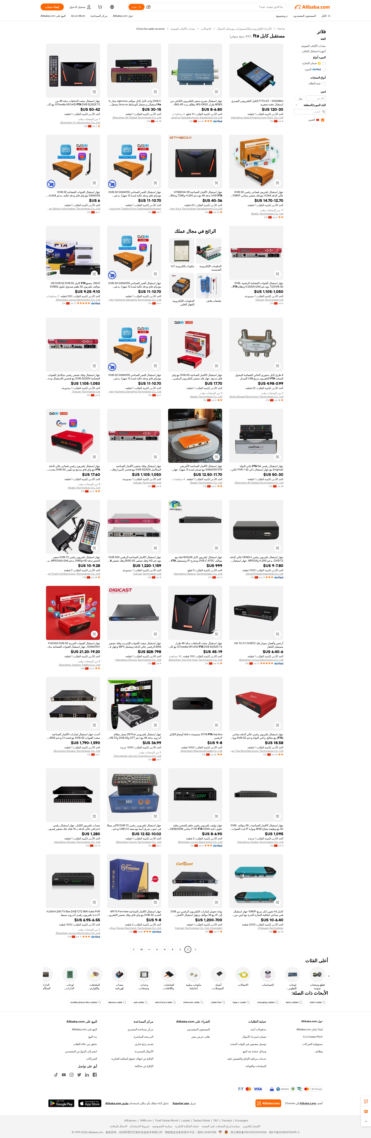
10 (141, 949)
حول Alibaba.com (312, 1021)
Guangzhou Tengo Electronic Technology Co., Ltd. (134, 928)
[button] (148, 7)
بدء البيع (92, 1036)
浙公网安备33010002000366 (249, 1132)
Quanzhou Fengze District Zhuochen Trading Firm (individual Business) (134, 208)
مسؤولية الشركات (312, 1044)
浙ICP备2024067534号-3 (284, 1132)
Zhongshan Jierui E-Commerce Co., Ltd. (137, 755)
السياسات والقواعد (255, 1066)
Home (281, 28)
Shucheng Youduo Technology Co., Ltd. (76, 750)
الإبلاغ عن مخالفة (144, 1066)
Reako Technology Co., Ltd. (267, 213)
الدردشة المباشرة (143, 1036)
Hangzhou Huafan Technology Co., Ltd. (260, 842)
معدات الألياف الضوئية (183, 28)
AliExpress (130, 1120)
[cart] (99, 7)
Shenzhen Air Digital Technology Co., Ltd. (136, 117)
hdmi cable (316, 1002)
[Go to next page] (133, 949)
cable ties (216, 1002)
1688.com (146, 1120)
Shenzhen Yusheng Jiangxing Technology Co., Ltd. (134, 299)
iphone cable (115, 1002)
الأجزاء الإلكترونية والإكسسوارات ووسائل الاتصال (244, 28)
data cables (292, 1002)
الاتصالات (206, 28)
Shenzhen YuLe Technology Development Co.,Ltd (195, 208)
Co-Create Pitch (313, 1036)
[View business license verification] (220, 1132)
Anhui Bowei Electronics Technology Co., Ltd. (256, 396)
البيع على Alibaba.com (84, 1029)
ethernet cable (191, 1002)
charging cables (266, 1002)
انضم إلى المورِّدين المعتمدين (81, 1051)
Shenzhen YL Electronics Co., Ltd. (80, 122)
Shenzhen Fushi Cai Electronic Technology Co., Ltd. (73, 573)
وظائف (319, 1051)
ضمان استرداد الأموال (254, 1036)
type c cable (239, 1002)
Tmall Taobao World (166, 1120)
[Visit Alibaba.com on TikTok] (56, 1074)
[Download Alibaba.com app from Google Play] (61, 1103)
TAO (215, 1120)
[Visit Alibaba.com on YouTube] (63, 1074)
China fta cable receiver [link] (150, 28)
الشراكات (91, 1058)
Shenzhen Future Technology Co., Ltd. (138, 842)
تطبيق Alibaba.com (116, 1103)
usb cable (139, 1002)
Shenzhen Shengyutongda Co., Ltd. (201, 750)
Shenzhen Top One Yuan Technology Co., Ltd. (195, 659)
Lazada (185, 1120)
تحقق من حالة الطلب (85, 1044)
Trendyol (226, 1120)
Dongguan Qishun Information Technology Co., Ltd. (73, 208)
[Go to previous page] (195, 949)
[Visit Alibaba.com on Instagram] (71, 1074)
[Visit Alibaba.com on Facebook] (94, 1074)
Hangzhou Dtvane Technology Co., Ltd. (77, 842)
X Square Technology (270, 928)
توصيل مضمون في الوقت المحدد (248, 1044)
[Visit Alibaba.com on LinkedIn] (87, 1074)
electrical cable (163, 1002)
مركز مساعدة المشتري (140, 1029)
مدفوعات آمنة (258, 1029)
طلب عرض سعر (200, 1036)
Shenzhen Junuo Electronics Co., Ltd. (77, 299)
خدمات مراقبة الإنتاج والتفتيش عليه (246, 1058)
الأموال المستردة (144, 1051)
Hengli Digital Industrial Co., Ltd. (264, 573)
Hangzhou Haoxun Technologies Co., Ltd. (197, 573)
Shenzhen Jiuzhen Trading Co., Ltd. (79, 664)
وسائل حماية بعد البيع (254, 1051)
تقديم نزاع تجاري (144, 1044)
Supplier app (181, 1103)
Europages (241, 1120)
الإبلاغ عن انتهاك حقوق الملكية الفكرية (132, 1058)
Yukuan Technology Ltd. (269, 299)
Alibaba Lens (308, 1103)
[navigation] (308, 489)
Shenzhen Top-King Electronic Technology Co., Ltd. (256, 750)
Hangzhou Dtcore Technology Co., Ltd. (138, 659)
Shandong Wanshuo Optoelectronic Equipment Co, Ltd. (195, 117)
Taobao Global (201, 1120)
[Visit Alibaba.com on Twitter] (79, 1074)
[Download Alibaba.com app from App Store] (89, 1103)
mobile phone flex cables (83, 1002)
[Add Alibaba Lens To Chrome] (268, 1103)
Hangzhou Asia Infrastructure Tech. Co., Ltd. (257, 117)
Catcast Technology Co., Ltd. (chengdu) (198, 928)
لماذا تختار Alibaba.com (309, 1029)
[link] (366, 1101)
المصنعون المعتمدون (198, 1029)
